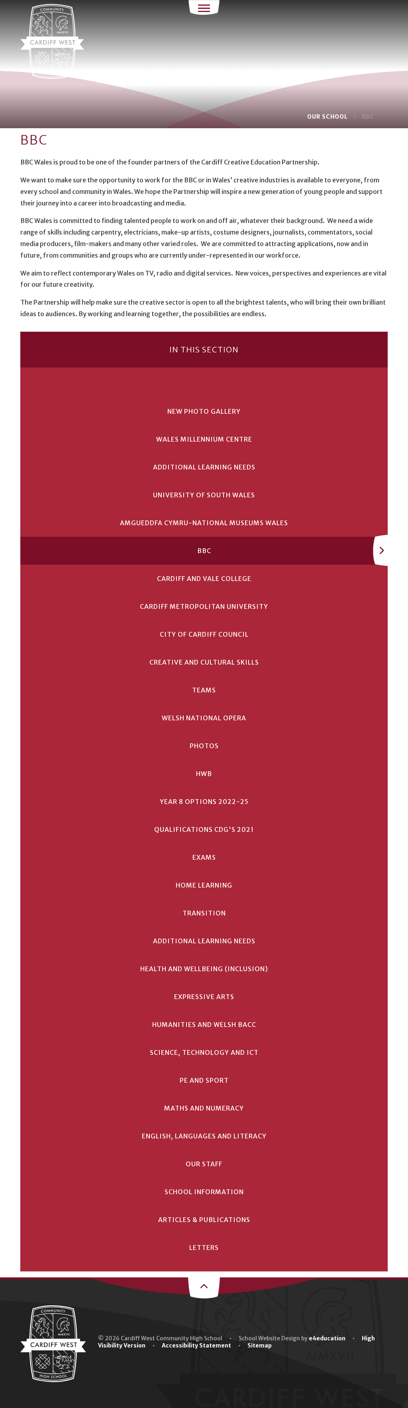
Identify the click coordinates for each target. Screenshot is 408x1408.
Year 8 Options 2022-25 (204, 802)
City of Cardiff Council (204, 634)
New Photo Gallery (204, 411)
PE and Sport (204, 1080)
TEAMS (204, 690)
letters (204, 1248)
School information (204, 1192)
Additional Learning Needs (204, 467)
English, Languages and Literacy (204, 1136)
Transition (204, 913)
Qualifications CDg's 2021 (204, 829)
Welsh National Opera (204, 718)
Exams (204, 857)
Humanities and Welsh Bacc (204, 1025)
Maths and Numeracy (204, 1108)
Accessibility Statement (196, 1345)
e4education (327, 1338)
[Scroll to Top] (204, 1286)
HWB (204, 774)
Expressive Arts (204, 997)
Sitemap (259, 1345)
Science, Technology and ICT (204, 1052)
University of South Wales (204, 495)
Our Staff (204, 1164)
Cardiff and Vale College (204, 579)
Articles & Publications (204, 1220)
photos (204, 746)
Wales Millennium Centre (204, 439)
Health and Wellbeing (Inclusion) (204, 969)
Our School (327, 116)
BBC (368, 116)
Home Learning (204, 885)
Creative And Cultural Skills (204, 662)
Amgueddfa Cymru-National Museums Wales (204, 523)
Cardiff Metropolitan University (204, 606)
